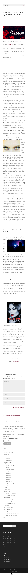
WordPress (14, 571)
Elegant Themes (13, 569)
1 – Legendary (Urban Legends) (12, 511)
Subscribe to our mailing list (10, 438)
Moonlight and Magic (10, 465)
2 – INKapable (8, 477)
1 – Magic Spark (8, 456)
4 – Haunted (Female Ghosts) (11, 515)
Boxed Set (7, 505)
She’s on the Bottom (9, 464)
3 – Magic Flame (8, 460)
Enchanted (6, 454)
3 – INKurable (8, 479)
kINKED (6, 487)
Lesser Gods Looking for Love (10, 483)
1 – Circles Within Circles (10, 493)
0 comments (5, 18)
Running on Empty (10, 469)
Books (4, 450)
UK (18, 361)
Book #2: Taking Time (9, 501)
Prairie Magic (7, 491)
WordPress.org (7, 561)
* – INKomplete (8, 473)
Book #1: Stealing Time (10, 499)
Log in (5, 555)
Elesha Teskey (7, 17)
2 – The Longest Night (10, 495)
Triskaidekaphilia (8, 509)
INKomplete (6, 471)
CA (16, 361)
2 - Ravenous (21, 17)
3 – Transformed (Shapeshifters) (12, 513)
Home (4, 517)
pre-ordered (10, 44)
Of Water (8, 467)
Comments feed (7, 559)
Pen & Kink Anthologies (9, 485)
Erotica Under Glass (8, 462)
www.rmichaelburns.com (9, 295)
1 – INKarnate (8, 475)
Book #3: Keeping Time (10, 503)
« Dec (4, 546)
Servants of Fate (7, 497)
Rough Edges (8, 489)
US (14, 361)
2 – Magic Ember (8, 458)
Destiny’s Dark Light (8, 452)
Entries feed (6, 557)
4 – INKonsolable (8, 481)
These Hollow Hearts (8, 507)
